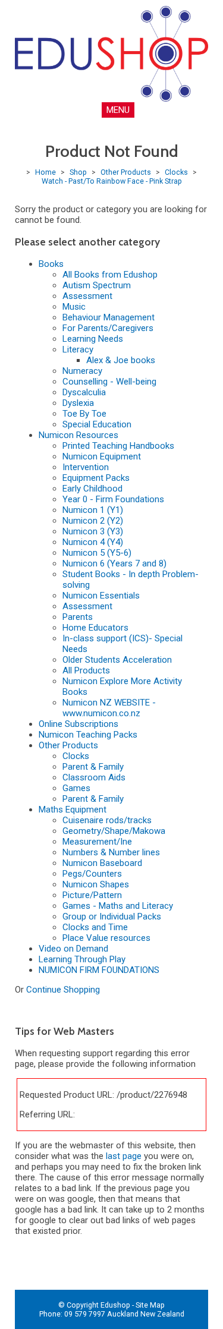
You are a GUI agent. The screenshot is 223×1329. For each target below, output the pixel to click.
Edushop (115, 1304)
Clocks (176, 172)
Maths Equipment (72, 809)
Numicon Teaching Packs (88, 734)
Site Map (150, 1304)
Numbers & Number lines (111, 852)
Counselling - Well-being (109, 381)
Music (74, 306)
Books (51, 264)
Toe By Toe (84, 413)
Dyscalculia (84, 392)
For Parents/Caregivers (107, 328)
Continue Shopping (63, 989)
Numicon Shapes (95, 884)
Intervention (85, 467)
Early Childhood (92, 488)
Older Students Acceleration (117, 659)
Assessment (87, 296)
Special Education (96, 424)
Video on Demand (73, 948)
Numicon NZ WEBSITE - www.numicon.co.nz (109, 708)
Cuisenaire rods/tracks (107, 820)
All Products (86, 670)
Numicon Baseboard (102, 863)
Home (45, 172)
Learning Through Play (82, 959)
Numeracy (82, 371)
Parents (77, 617)
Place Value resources (106, 938)
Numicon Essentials (101, 595)
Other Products (125, 172)
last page (124, 1156)
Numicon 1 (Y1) (92, 510)
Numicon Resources (78, 435)
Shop (78, 172)
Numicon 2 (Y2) (92, 520)
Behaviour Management (108, 317)
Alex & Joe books (120, 360)
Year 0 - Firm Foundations (113, 499)
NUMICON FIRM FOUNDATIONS (99, 970)
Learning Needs (92, 338)
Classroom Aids (93, 777)
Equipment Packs (96, 478)
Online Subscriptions (78, 724)
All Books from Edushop (110, 274)
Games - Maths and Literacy (117, 905)
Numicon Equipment (101, 456)
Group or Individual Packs (111, 916)
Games (76, 788)
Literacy (77, 349)
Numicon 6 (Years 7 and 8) (114, 563)
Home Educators (95, 627)
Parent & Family (93, 766)
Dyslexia (78, 403)
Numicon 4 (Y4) (92, 542)
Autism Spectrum (96, 285)
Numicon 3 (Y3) (92, 531)
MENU (118, 110)
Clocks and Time (95, 927)
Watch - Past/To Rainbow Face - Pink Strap (112, 181)
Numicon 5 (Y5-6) (96, 552)
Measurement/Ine (97, 841)
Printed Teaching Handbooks (118, 445)
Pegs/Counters (92, 873)
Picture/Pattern (92, 895)
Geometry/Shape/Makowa (113, 831)
